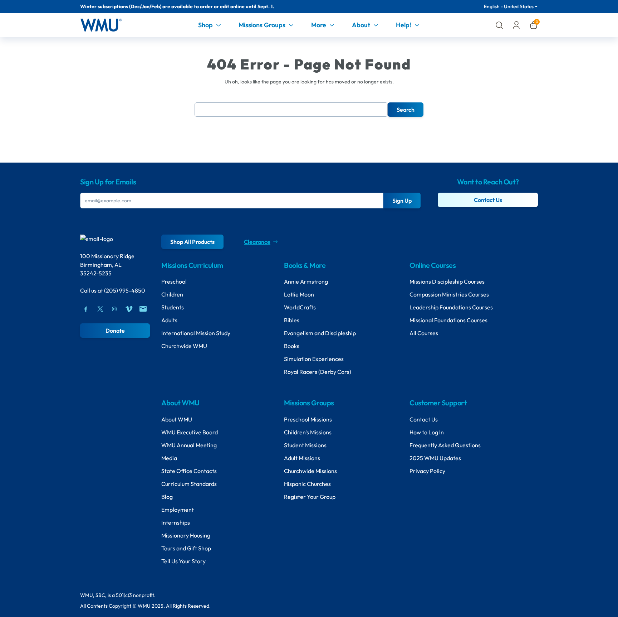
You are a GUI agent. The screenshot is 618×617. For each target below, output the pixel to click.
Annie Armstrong (306, 281)
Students (172, 307)
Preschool (174, 281)
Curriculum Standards (189, 483)
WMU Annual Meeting (189, 445)
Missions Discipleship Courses (447, 281)
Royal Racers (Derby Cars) (317, 371)
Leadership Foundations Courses (451, 307)
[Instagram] (114, 309)
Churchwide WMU (184, 346)
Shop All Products (192, 241)
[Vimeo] (128, 309)
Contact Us (488, 199)
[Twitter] (100, 309)
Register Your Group (309, 496)
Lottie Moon (299, 294)
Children (172, 294)
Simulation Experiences (314, 358)
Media (169, 458)
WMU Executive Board (189, 432)
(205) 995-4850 (124, 290)
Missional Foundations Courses (448, 320)
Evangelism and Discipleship (320, 333)
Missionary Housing (185, 535)
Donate (115, 330)
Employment (177, 509)
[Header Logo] (101, 25)
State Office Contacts (189, 470)
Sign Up (402, 200)
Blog (167, 496)
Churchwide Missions (310, 470)
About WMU (176, 419)
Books (291, 346)
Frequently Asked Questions (445, 445)
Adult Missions (302, 458)
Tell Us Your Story (183, 561)
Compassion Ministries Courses (449, 294)
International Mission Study (195, 333)
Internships (175, 522)
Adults (169, 320)
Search (406, 109)
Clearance (257, 241)
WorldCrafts (300, 307)
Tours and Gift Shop (186, 548)
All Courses (423, 333)
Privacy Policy (427, 470)
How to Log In (426, 432)
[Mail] (143, 309)
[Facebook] (86, 309)
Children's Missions (308, 432)
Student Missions (305, 445)
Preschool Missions (308, 419)
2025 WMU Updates (435, 458)
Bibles (291, 320)
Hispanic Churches (307, 483)
